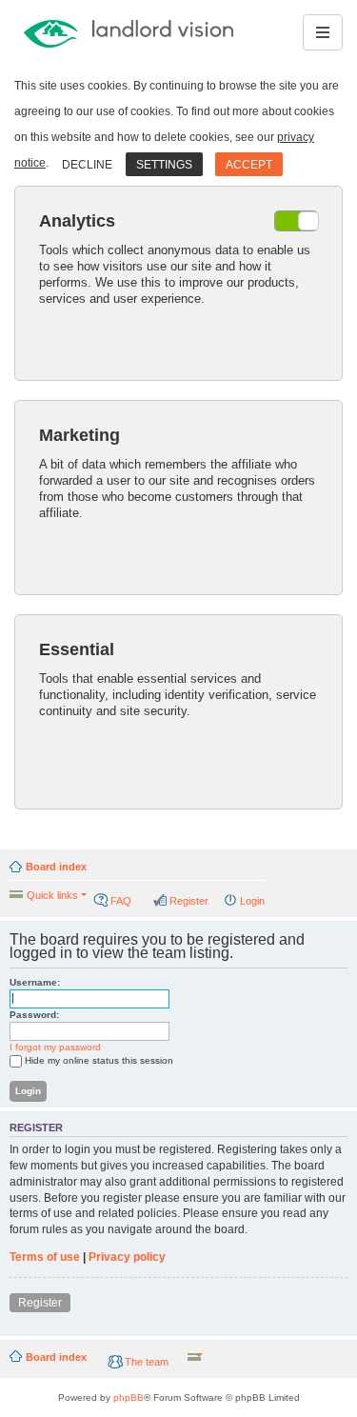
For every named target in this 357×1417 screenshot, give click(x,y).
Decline (87, 164)
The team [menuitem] (147, 1361)
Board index (56, 866)
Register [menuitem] (188, 901)
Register (40, 1302)
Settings (164, 164)
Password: (34, 1014)
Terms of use (45, 1257)
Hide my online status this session (99, 1060)
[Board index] (80, 32)
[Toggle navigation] (323, 32)
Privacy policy (127, 1257)
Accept (249, 164)
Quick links (52, 895)
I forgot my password (55, 1047)
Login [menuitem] (252, 901)
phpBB (128, 1397)
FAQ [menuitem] (120, 901)
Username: (35, 982)
